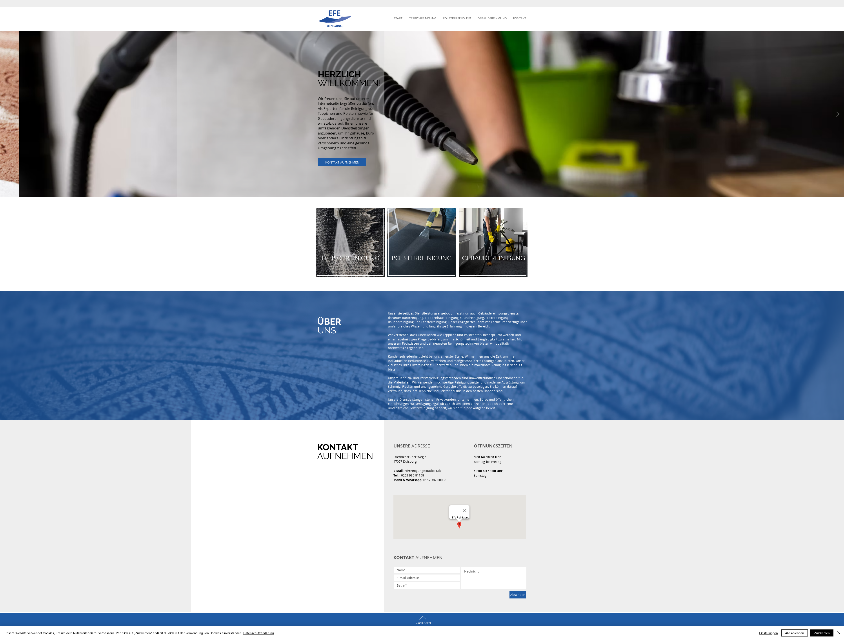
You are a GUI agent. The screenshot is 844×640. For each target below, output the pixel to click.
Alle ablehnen (794, 633)
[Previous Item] (6, 114)
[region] (350, 247)
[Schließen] (838, 632)
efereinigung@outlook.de (423, 471)
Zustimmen (822, 633)
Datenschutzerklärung (258, 633)
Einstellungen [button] (768, 633)
